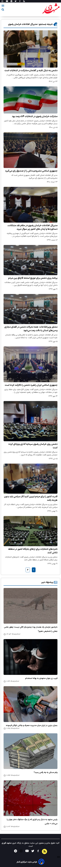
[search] (3, 10)
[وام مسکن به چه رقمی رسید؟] (30, 751)
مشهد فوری (7, 843)
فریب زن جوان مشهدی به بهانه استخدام (41, 678)
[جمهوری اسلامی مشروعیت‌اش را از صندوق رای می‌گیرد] (30, 150)
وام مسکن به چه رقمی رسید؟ (45, 772)
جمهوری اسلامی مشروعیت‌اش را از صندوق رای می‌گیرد (31, 171)
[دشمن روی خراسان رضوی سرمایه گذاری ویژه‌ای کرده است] (30, 421)
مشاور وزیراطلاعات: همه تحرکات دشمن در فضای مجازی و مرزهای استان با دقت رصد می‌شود (30, 328)
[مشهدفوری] (51, 9)
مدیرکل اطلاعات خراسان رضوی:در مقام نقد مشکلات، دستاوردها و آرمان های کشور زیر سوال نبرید (32, 227)
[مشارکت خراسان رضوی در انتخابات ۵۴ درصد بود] (30, 99)
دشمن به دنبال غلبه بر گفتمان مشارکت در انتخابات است (30, 70)
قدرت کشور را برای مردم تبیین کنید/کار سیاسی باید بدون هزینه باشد (30, 498)
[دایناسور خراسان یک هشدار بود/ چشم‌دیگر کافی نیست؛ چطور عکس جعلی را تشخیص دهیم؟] (30, 606)
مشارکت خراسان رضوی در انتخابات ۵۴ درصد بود (34, 116)
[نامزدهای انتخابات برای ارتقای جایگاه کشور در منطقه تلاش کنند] (30, 531)
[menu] (3, 6)
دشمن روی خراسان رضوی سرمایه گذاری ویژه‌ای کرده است (32, 445)
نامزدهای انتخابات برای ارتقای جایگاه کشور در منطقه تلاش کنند (32, 550)
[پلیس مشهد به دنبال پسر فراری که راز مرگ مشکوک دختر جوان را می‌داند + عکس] (30, 798)
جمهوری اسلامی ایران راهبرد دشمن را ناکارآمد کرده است (31, 385)
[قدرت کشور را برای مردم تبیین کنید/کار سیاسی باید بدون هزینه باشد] (30, 479)
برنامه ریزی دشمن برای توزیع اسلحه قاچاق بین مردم (32, 278)
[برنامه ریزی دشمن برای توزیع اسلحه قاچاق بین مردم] (30, 260)
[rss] (24, 1)
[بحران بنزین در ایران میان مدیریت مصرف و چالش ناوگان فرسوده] (30, 704)
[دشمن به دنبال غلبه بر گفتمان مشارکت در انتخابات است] (30, 49)
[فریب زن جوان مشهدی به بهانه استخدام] (30, 657)
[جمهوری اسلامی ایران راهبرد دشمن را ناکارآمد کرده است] (30, 364)
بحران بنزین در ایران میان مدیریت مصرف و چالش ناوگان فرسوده (31, 725)
